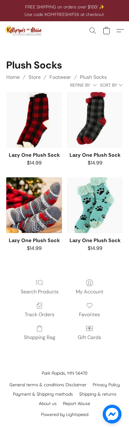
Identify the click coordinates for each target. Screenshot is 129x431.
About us (48, 403)
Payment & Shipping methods (43, 394)
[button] (24, 30)
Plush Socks (93, 77)
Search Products (40, 291)
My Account (89, 291)
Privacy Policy (106, 385)
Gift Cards (89, 337)
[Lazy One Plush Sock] (34, 120)
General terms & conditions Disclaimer (47, 385)
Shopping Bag (39, 337)
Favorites (89, 314)
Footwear (60, 77)
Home (13, 77)
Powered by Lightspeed (64, 414)
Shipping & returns (97, 394)
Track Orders (39, 314)
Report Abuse (76, 403)
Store (34, 77)
